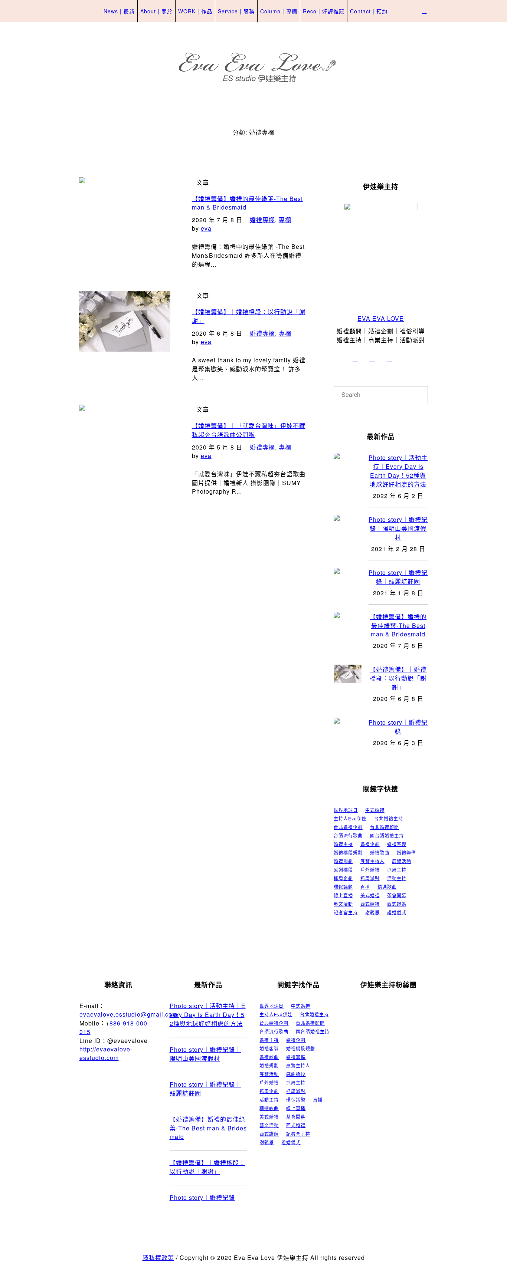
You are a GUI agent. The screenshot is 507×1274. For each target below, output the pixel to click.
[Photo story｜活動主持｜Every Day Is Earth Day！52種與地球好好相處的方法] (348, 461)
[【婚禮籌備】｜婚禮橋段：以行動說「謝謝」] (124, 336)
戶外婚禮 (370, 870)
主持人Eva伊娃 (350, 818)
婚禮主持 (343, 844)
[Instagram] (355, 359)
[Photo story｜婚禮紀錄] (348, 726)
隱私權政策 (158, 1257)
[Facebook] (372, 359)
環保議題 (343, 887)
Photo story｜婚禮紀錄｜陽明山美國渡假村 (398, 528)
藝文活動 (343, 904)
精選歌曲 (387, 887)
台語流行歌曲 (348, 835)
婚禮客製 (396, 844)
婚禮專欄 (262, 219)
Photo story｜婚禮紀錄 (398, 726)
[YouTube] (389, 359)
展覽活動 (401, 861)
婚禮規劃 (343, 861)
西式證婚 (396, 904)
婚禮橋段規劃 (348, 852)
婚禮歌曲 (379, 852)
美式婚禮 (370, 895)
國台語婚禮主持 (387, 835)
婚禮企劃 (370, 844)
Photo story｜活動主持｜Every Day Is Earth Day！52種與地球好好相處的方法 (398, 470)
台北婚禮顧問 (384, 827)
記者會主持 (346, 912)
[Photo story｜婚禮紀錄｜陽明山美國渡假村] (348, 523)
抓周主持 (396, 870)
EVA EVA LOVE (380, 318)
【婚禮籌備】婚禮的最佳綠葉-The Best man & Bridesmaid (398, 625)
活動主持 (396, 878)
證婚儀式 (396, 912)
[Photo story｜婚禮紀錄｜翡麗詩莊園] (348, 576)
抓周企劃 (343, 878)
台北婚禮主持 (388, 818)
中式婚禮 (375, 810)
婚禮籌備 (406, 852)
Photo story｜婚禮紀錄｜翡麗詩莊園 (398, 577)
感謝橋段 (343, 870)
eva (206, 228)
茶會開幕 (396, 895)
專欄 (285, 219)
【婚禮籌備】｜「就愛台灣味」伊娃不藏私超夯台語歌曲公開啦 (248, 430)
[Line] (406, 359)
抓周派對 (370, 878)
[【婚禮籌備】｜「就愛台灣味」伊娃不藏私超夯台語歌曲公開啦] (124, 450)
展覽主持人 (372, 861)
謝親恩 (372, 912)
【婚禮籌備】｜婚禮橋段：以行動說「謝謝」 (398, 678)
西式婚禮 (370, 904)
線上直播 (343, 895)
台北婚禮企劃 (348, 827)
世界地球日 (346, 810)
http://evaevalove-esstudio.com (106, 1053)
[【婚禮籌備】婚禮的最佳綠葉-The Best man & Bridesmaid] (124, 223)
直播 (365, 887)
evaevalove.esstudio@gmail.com (128, 1014)
